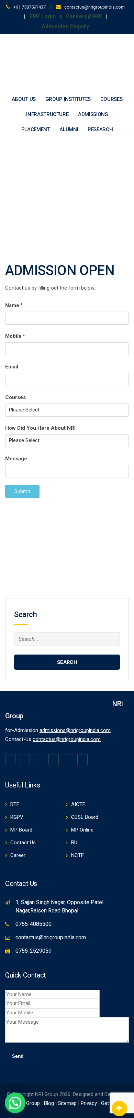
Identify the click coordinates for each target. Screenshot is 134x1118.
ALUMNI (68, 129)
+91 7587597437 (29, 7)
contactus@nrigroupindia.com (94, 7)
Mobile (15, 336)
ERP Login (43, 16)
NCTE (77, 855)
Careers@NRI (83, 16)
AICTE (78, 804)
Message (16, 459)
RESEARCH (100, 129)
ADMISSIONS (93, 114)
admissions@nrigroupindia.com (75, 730)
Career (17, 855)
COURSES (111, 99)
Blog (49, 1103)
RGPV (16, 817)
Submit (22, 491)
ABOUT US (24, 99)
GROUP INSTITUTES (68, 99)
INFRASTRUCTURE (47, 114)
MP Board (21, 830)
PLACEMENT (35, 129)
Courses (15, 397)
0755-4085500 (33, 924)
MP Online (82, 830)
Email (11, 367)
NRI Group (28, 1103)
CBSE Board (84, 817)
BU (74, 842)
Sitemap (67, 1103)
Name (14, 305)
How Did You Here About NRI (40, 428)
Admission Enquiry (65, 26)
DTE (14, 804)
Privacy (89, 1103)
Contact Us (23, 842)
